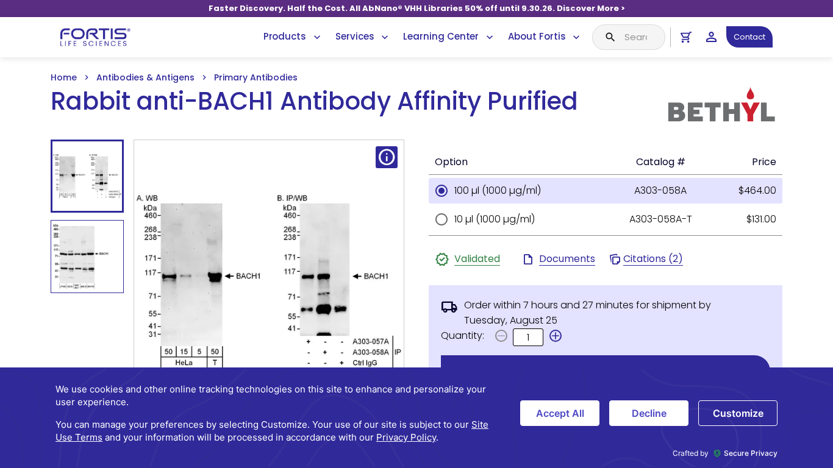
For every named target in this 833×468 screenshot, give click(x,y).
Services (354, 36)
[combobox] (628, 37)
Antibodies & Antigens (145, 77)
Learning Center (441, 36)
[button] (555, 336)
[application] (416, 417)
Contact (749, 37)
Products (284, 36)
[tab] (87, 176)
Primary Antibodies (256, 77)
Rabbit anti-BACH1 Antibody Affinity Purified (314, 101)
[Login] (711, 37)
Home (64, 77)
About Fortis (536, 36)
